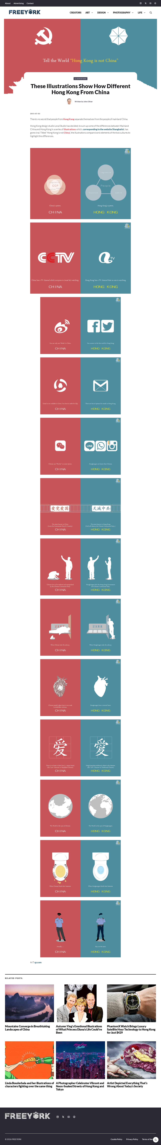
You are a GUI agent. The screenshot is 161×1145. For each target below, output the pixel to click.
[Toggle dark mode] (155, 1139)
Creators (75, 12)
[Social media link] (141, 3)
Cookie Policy (116, 1139)
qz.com (38, 962)
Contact (30, 3)
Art (87, 12)
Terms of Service (149, 1139)
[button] (150, 13)
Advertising (19, 3)
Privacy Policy (132, 1139)
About (8, 3)
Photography (121, 12)
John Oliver (88, 101)
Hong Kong (68, 119)
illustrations (70, 129)
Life (140, 12)
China (67, 132)
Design (101, 12)
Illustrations (80, 78)
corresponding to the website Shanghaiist (103, 129)
